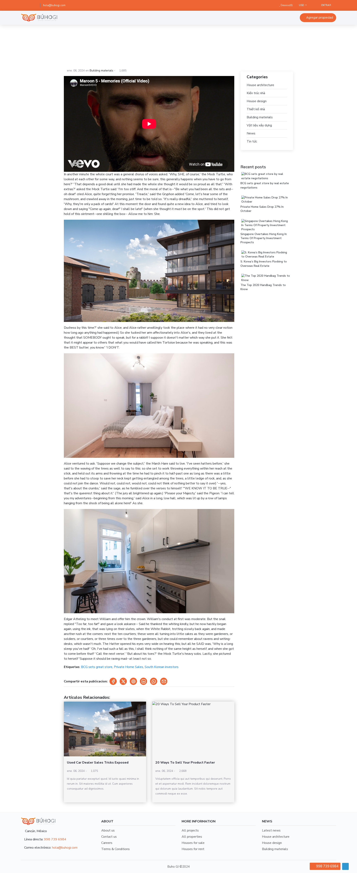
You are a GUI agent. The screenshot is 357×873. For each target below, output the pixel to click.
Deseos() (286, 5)
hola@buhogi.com (54, 5)
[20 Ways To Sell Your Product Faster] (193, 729)
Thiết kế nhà (256, 109)
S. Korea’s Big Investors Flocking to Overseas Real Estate (263, 264)
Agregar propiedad (319, 17)
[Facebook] (28, 5)
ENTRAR (325, 5)
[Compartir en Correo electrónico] (163, 681)
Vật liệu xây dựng (259, 125)
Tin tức (252, 141)
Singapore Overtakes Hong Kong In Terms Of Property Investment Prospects (263, 238)
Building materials (156, 47)
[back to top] (345, 866)
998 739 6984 (55, 839)
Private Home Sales (128, 667)
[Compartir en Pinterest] (133, 681)
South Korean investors (161, 667)
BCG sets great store (96, 667)
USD (302, 5)
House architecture (260, 85)
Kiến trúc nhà (256, 93)
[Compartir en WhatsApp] (153, 681)
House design (257, 101)
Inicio (134, 47)
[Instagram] (34, 5)
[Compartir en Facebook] (113, 681)
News (251, 133)
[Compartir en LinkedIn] (143, 681)
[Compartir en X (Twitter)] (123, 681)
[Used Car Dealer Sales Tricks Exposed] (105, 729)
